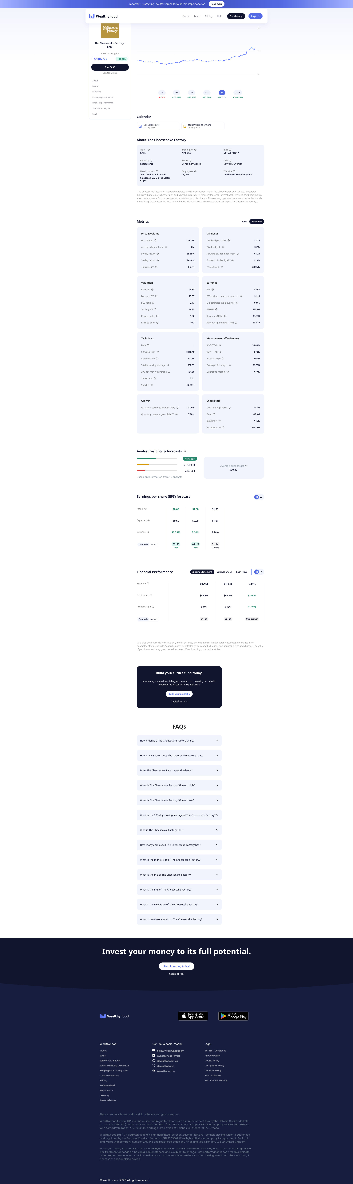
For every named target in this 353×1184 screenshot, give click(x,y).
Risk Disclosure (213, 1075)
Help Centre (106, 1090)
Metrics (95, 86)
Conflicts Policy (213, 1070)
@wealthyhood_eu (167, 1061)
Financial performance (102, 102)
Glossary (104, 1095)
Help (219, 16)
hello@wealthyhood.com (170, 1050)
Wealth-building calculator (114, 1065)
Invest (186, 16)
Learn (197, 16)
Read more (216, 3)
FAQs (94, 113)
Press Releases (108, 1100)
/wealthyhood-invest (168, 1056)
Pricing (208, 16)
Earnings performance (102, 97)
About (95, 80)
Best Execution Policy (216, 1080)
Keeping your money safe (114, 1070)
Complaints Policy (214, 1065)
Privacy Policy (212, 1055)
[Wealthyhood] (103, 16)
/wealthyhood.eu (166, 1071)
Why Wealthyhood (110, 1060)
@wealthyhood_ (166, 1066)
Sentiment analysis (101, 108)
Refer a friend (107, 1085)
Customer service (109, 1075)
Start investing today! (177, 966)
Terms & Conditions (215, 1050)
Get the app (236, 16)
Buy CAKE (110, 67)
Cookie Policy (212, 1060)
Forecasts (96, 91)
